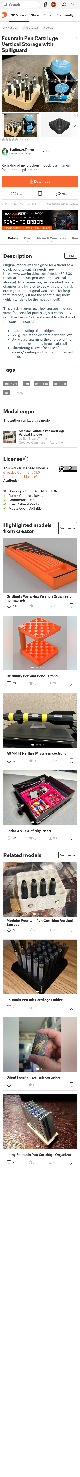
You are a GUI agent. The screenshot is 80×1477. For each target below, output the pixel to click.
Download (42, 181)
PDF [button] (72, 255)
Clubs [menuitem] (47, 15)
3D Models (12, 28)
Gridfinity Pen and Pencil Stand (32, 676)
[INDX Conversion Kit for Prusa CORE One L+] (40, 220)
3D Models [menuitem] (18, 15)
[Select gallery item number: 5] (46, 667)
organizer (10, 383)
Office (49, 28)
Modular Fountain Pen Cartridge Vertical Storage (40, 922)
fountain (60, 383)
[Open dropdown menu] (76, 37)
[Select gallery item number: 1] (32, 667)
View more (67, 528)
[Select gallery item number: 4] (43, 667)
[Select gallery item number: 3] (40, 667)
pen (26, 383)
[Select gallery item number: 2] (37, 667)
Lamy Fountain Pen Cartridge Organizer (39, 1155)
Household (32, 28)
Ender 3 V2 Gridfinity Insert (29, 831)
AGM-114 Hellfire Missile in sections (36, 753)
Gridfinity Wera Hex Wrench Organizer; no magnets (39, 598)
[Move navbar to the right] (76, 15)
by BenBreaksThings (33, 438)
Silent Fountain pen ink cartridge (33, 1077)
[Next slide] (74, 125)
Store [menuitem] (35, 15)
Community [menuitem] (65, 15)
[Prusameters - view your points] (53, 4)
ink (6, 393)
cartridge (41, 383)
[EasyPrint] (45, 4)
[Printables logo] (4, 15)
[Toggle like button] (9, 605)
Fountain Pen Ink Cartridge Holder (35, 1000)
